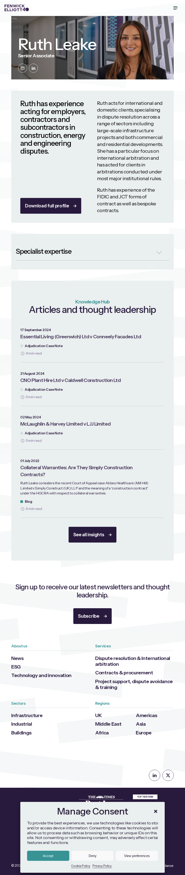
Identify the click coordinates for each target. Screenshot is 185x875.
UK (98, 715)
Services (103, 646)
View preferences (137, 856)
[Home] (17, 7)
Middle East (108, 724)
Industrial (21, 724)
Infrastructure (27, 715)
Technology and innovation (41, 675)
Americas (146, 715)
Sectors (18, 703)
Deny (93, 856)
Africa (102, 733)
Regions (102, 703)
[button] (155, 811)
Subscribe (88, 616)
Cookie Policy (80, 866)
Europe (144, 733)
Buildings (21, 733)
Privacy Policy (102, 866)
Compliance (164, 866)
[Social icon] (154, 775)
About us (19, 646)
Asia (141, 724)
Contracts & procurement (124, 672)
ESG (16, 667)
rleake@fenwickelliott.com (22, 68)
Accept (48, 856)
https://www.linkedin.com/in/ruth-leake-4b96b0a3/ (33, 68)
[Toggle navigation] (175, 8)
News (17, 658)
